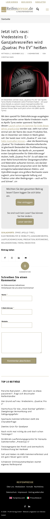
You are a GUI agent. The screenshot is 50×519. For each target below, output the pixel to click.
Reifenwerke (42, 239)
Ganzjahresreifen (39, 236)
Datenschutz (11, 492)
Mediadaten (20, 486)
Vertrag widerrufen (36, 492)
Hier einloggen (25, 202)
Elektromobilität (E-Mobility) (15, 236)
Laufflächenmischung (11, 239)
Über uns (10, 486)
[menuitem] (11, 2)
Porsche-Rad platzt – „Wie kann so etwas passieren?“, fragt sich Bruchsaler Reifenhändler (21, 394)
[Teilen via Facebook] (4, 258)
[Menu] (47, 9)
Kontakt (29, 486)
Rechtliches (38, 486)
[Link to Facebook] (25, 506)
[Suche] (38, 9)
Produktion (29, 239)
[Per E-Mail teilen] (25, 258)
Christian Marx (7, 57)
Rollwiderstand (9, 243)
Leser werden (12, 2)
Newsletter (40, 2)
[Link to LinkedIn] (29, 506)
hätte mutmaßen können (13, 141)
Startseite (5, 19)
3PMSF (18, 232)
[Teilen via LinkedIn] (18, 258)
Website (5, 321)
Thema (21, 243)
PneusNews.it (35, 498)
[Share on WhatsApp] (11, 258)
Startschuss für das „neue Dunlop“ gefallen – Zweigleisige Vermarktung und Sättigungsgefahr (23, 411)
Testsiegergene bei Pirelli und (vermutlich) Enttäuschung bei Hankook (22, 448)
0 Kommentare (33, 53)
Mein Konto (26, 2)
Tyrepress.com (19, 498)
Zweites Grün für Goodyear (14, 426)
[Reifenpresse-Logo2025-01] (17, 9)
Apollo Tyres (28, 232)
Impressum (22, 492)
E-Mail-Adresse (8, 308)
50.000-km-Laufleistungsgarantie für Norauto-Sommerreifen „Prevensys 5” (24, 440)
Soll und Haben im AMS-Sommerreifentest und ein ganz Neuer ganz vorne (24, 455)
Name (5, 294)
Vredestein (29, 243)
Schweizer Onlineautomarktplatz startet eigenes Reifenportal (21, 463)
